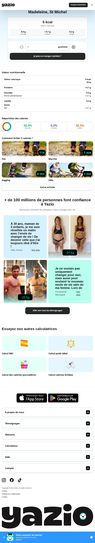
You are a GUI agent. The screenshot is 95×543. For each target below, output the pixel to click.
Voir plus (36, 250)
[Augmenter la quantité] (21, 47)
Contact (4, 491)
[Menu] (91, 4)
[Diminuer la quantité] (73, 47)
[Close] (4, 537)
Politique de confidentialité (11, 494)
